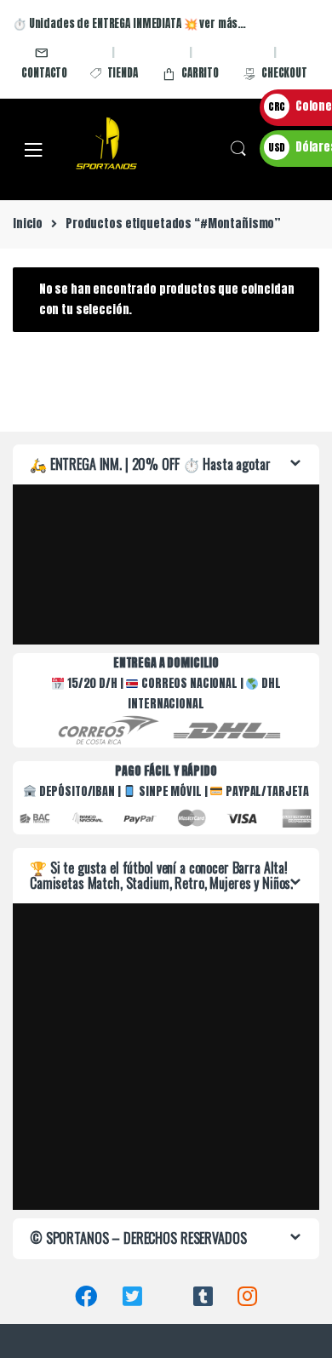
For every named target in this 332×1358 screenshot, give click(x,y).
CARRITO (200, 73)
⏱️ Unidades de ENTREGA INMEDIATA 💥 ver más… (129, 23)
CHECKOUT (284, 73)
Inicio (28, 223)
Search (238, 149)
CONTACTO (44, 73)
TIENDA (122, 73)
